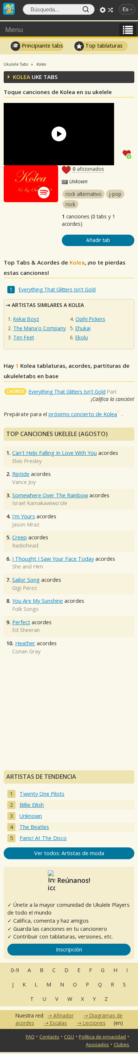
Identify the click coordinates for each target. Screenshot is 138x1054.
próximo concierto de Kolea (83, 414)
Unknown (31, 815)
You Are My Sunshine (37, 600)
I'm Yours (23, 516)
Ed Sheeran (26, 629)
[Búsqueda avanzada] (103, 10)
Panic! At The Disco (43, 838)
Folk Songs (25, 608)
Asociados (97, 1044)
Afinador (63, 1015)
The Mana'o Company (39, 328)
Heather (25, 643)
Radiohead (25, 545)
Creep (19, 537)
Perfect (21, 622)
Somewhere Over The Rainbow (50, 495)
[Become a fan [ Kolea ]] (128, 153)
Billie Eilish (32, 804)
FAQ (30, 1036)
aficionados (88, 168)
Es (125, 9)
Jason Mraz (25, 524)
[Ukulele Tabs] (9, 8)
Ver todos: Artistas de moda (69, 853)
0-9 (15, 970)
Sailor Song (26, 579)
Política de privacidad (102, 1036)
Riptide (20, 473)
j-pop (115, 193)
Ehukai (83, 328)
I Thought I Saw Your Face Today (53, 558)
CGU (69, 1036)
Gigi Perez (24, 587)
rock (70, 204)
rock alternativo (84, 193)
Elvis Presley (27, 460)
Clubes (121, 1044)
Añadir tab (98, 239)
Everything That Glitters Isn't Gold (57, 289)
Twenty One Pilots (42, 793)
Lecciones (94, 1022)
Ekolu (81, 337)
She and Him (27, 566)
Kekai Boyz (26, 318)
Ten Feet (23, 337)
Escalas (58, 1022)
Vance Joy (24, 481)
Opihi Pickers (90, 318)
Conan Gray (26, 651)
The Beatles (34, 826)
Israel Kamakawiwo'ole (39, 503)
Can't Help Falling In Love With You (54, 452)
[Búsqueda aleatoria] (110, 10)
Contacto (49, 1036)
